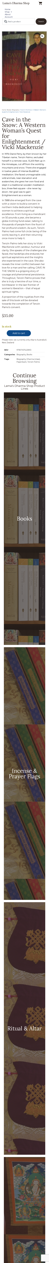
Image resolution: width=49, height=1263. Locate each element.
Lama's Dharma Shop (16, 3)
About (8, 14)
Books (9, 110)
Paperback (22, 362)
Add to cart (19, 333)
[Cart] (40, 3)
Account (9, 17)
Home (7, 9)
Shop (7, 12)
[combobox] (19, 21)
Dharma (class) (33, 359)
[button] (42, 36)
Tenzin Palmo (33, 362)
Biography (15, 110)
